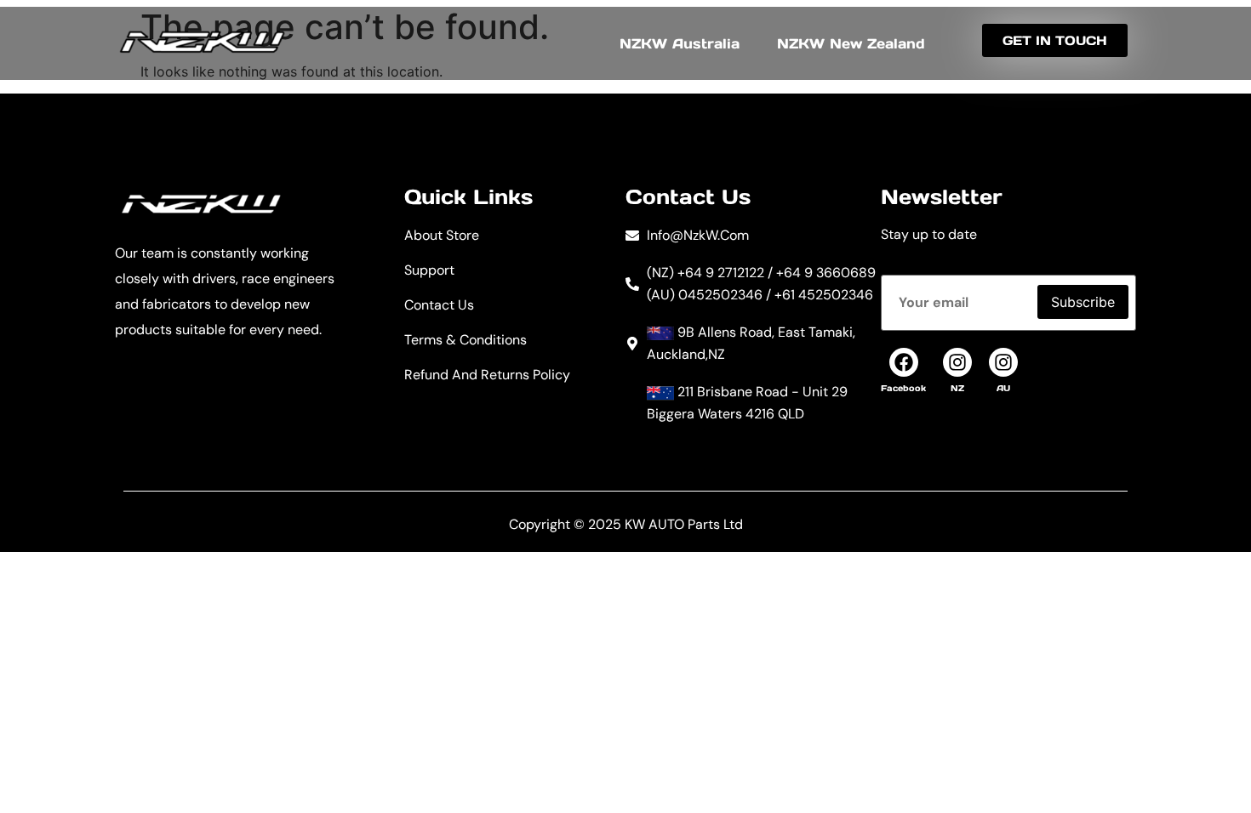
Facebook (903, 388)
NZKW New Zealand (851, 43)
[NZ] (957, 362)
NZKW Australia (680, 43)
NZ (957, 388)
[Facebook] (903, 362)
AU (1003, 388)
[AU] (1003, 362)
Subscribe (1083, 301)
